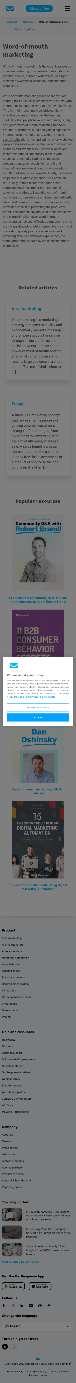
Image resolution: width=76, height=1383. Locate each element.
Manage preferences (38, 707)
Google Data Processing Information (37, 697)
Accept (38, 717)
